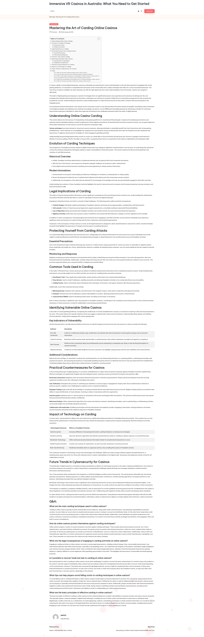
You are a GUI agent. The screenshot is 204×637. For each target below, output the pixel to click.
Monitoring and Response (61, 55)
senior (63, 615)
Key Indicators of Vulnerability (62, 61)
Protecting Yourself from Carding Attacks (64, 51)
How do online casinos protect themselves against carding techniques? (75, 74)
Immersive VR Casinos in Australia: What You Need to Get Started (99, 4)
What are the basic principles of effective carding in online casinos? (74, 81)
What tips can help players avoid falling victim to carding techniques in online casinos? (78, 79)
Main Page (52, 17)
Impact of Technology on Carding (61, 66)
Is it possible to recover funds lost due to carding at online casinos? (74, 77)
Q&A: (53, 71)
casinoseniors (54, 24)
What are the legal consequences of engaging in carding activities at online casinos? (78, 76)
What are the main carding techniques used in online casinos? (72, 72)
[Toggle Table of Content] (98, 38)
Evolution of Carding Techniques (61, 43)
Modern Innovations (59, 47)
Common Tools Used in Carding (61, 57)
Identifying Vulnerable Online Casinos (62, 59)
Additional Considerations (61, 62)
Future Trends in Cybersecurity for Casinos (64, 68)
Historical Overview (59, 45)
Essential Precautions (59, 53)
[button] (149, 11)
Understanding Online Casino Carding (61, 41)
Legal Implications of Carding (60, 49)
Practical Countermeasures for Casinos (63, 64)
